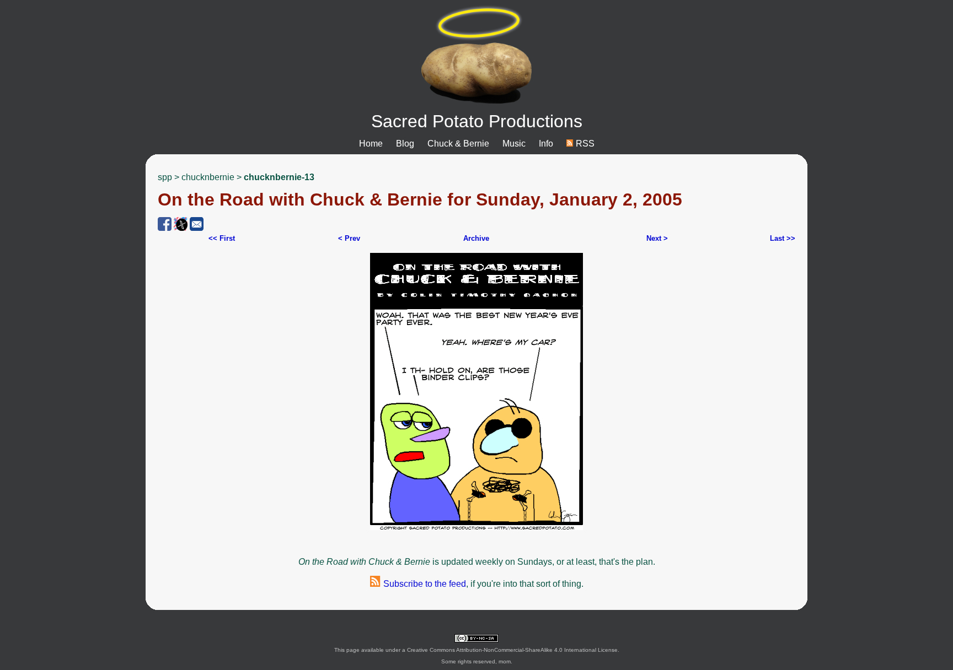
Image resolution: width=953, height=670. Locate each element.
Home (371, 143)
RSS (584, 143)
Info (546, 143)
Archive (476, 238)
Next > (657, 238)
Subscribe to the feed (423, 583)
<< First (221, 238)
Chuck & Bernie (458, 143)
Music (514, 143)
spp (165, 177)
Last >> (782, 238)
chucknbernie (207, 177)
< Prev (349, 238)
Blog (405, 143)
